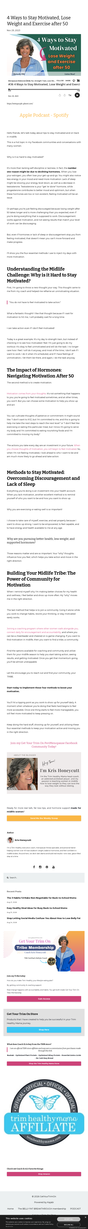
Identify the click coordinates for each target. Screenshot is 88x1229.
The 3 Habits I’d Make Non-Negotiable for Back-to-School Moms (41, 898)
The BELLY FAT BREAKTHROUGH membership (42, 1209)
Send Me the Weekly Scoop (44, 818)
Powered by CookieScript (77, 1228)
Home (10, 1209)
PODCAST (75, 1209)
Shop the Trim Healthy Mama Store (44, 1063)
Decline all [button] (68, 1225)
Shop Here (44, 1030)
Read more (9, 1226)
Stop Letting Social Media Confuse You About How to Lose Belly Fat (43, 918)
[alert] (44, 1222)
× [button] (85, 1217)
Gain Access (44, 999)
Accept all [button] (68, 1219)
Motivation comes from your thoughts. (26, 393)
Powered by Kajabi (44, 1202)
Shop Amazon (44, 1174)
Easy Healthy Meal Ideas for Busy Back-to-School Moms (37, 908)
